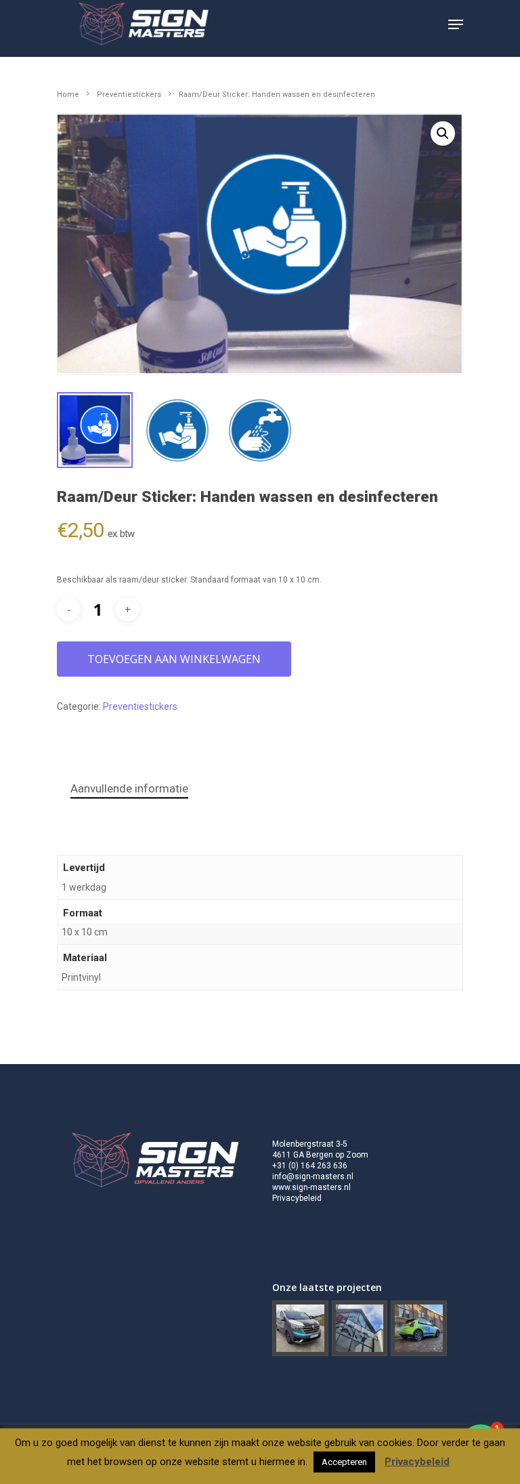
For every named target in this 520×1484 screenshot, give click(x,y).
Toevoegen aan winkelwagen (174, 659)
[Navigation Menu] (455, 24)
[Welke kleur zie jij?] (300, 1329)
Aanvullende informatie (129, 788)
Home (68, 94)
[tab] (129, 788)
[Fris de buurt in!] (419, 1329)
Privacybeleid (297, 1198)
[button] (443, 133)
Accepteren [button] (344, 1462)
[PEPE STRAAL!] (360, 1329)
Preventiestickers (129, 94)
